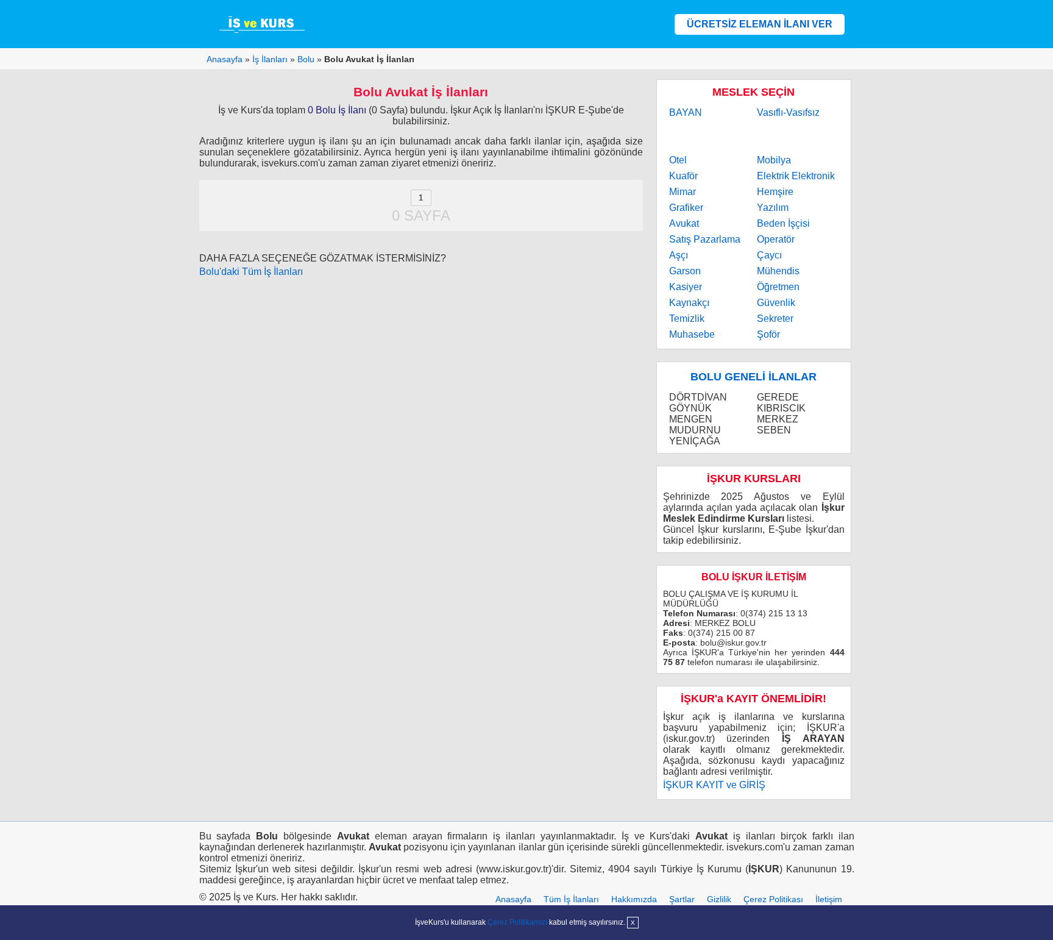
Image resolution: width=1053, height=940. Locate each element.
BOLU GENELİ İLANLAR (753, 377)
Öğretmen (778, 287)
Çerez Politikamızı (517, 922)
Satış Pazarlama (704, 239)
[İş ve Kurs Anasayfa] (263, 24)
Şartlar (682, 899)
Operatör (776, 239)
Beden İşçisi (783, 223)
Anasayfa (513, 899)
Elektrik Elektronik (796, 176)
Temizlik (686, 318)
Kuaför (683, 176)
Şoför (768, 334)
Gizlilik (719, 899)
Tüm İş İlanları (571, 899)
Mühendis (778, 271)
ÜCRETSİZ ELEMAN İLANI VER (759, 24)
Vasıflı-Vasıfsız (788, 112)
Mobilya (774, 160)
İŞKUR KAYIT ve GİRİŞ (714, 785)
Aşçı (678, 255)
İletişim (828, 899)
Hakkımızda (634, 899)
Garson (685, 271)
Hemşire (775, 192)
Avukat (684, 223)
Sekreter (775, 318)
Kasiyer (685, 287)
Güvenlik (776, 302)
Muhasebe (692, 334)
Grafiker (686, 207)
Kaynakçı (689, 302)
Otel (678, 160)
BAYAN (685, 112)
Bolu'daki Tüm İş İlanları (251, 271)
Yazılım (773, 207)
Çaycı (769, 255)
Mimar (682, 192)
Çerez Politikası (773, 899)
